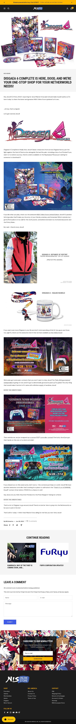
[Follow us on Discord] (16, 712)
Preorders (7, 691)
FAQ (53, 691)
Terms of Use (32, 698)
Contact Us (31, 693)
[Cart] (71, 8)
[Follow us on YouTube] (13, 712)
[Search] (8, 8)
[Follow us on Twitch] (19, 712)
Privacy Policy (45, 592)
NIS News (7, 73)
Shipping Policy (56, 693)
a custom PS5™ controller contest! (41, 437)
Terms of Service (58, 592)
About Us (30, 691)
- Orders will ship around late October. (38, 2)
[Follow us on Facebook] (5, 712)
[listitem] (9, 525)
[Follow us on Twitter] (8, 712)
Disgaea (6, 700)
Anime (6, 698)
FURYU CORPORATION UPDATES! (51, 565)
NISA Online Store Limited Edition (48, 215)
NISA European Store (58, 703)
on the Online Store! (55, 333)
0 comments (33, 521)
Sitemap (54, 700)
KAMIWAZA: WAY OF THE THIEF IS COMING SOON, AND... (19, 566)
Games (6, 693)
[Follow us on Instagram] (10, 712)
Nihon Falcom (8, 703)
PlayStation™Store (50, 155)
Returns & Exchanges (58, 696)
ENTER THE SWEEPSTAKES (12, 390)
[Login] (67, 8)
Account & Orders (57, 698)
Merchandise (7, 696)
